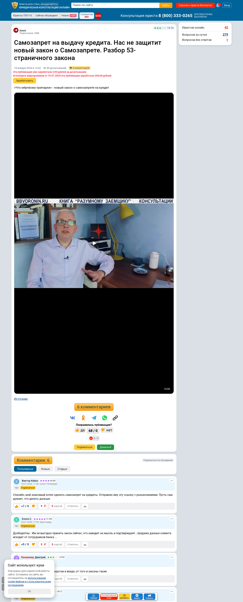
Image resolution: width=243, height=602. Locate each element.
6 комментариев (94, 406)
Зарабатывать (24, 80)
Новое (69, 15)
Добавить (124, 598)
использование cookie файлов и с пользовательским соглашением (29, 582)
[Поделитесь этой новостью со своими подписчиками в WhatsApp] (104, 417)
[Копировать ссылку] (115, 417)
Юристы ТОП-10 (22, 15)
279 (225, 34)
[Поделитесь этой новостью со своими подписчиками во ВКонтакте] (72, 417)
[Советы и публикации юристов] (14, 5)
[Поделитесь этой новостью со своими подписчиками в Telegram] (93, 417)
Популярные (25, 469)
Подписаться (84, 447)
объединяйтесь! (49, 4)
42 (226, 27)
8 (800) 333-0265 (175, 15)
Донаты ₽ (105, 447)
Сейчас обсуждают (47, 15)
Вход (227, 5)
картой (57, 506)
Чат (17, 488)
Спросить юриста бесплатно (195, 5)
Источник (21, 399)
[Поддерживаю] (16, 506)
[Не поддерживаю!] (33, 506)
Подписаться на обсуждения (158, 460)
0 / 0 (96, 438)
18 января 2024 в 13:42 (27, 68)
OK (29, 591)
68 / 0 (93, 431)
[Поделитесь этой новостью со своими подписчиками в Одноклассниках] (83, 417)
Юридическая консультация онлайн (44, 7)
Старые (62, 469)
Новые (45, 469)
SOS (98, 15)
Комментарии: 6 (33, 460)
